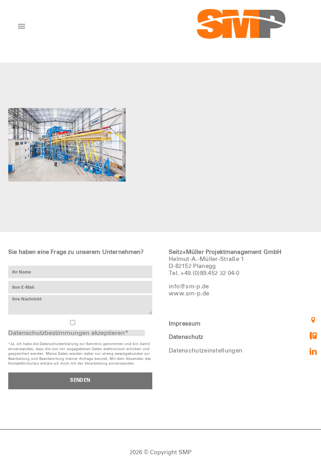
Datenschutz (186, 337)
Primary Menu (21, 26)
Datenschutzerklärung (59, 344)
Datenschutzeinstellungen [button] (205, 351)
